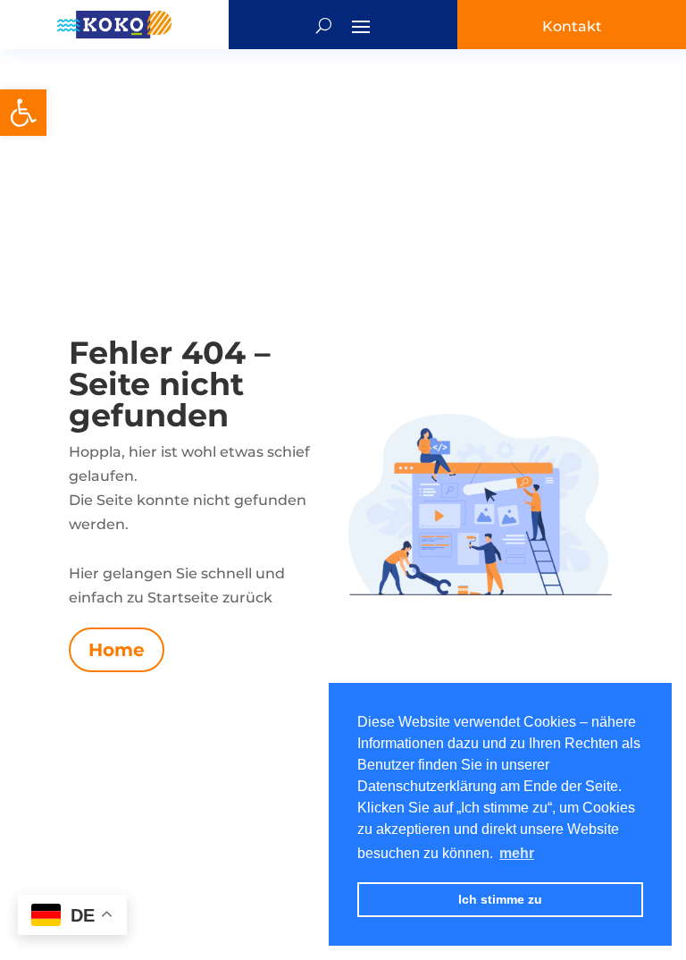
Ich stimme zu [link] (500, 899)
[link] (23, 112)
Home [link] (116, 650)
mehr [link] (516, 853)
